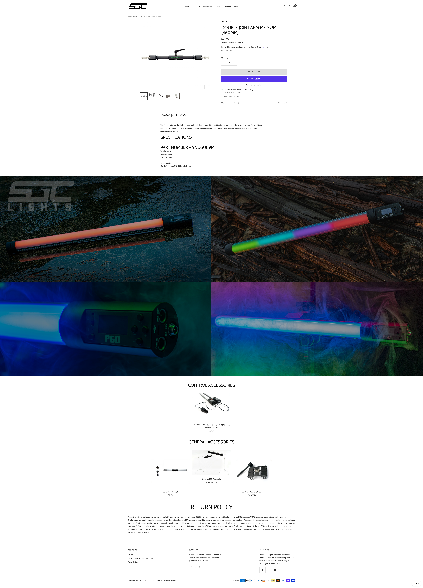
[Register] (222, 567)
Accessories (207, 6)
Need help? (282, 103)
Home (130, 17)
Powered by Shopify (169, 580)
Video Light (189, 6)
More (236, 6)
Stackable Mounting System (252, 492)
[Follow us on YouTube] (275, 570)
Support (228, 6)
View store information (231, 96)
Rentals (218, 6)
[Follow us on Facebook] (262, 570)
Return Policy (133, 562)
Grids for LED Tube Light (211, 479)
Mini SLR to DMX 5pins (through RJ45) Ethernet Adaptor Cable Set (212, 426)
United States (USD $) (136, 580)
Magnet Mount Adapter (170, 492)
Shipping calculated (228, 42)
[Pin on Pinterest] (231, 103)
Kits (198, 6)
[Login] (289, 6)
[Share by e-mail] (238, 103)
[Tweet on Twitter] (235, 103)
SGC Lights (226, 21)
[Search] (285, 6)
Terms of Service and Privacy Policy (141, 558)
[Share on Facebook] (228, 103)
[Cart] (294, 6)
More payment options (254, 85)
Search (130, 555)
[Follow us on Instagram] (268, 570)
